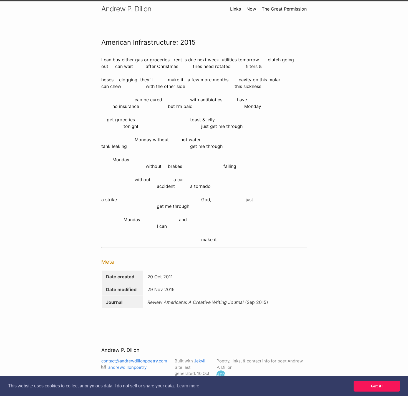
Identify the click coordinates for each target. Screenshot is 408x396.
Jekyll (199, 361)
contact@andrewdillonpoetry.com (134, 361)
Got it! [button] (377, 386)
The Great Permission (284, 9)
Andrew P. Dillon (126, 8)
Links (235, 9)
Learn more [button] (188, 386)
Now (251, 9)
